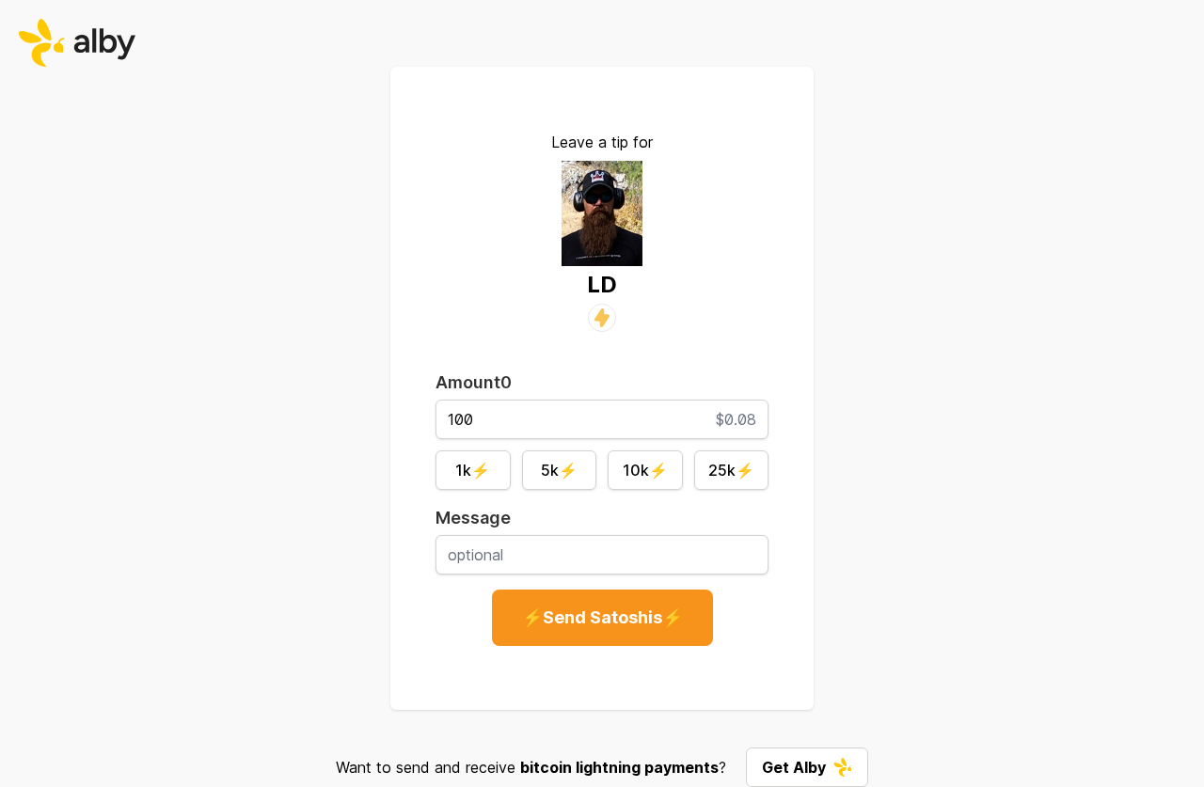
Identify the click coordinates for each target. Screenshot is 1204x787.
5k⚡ (559, 470)
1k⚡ (472, 470)
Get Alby (794, 767)
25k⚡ (731, 470)
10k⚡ (645, 470)
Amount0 (474, 382)
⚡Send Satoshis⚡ (602, 617)
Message (473, 517)
